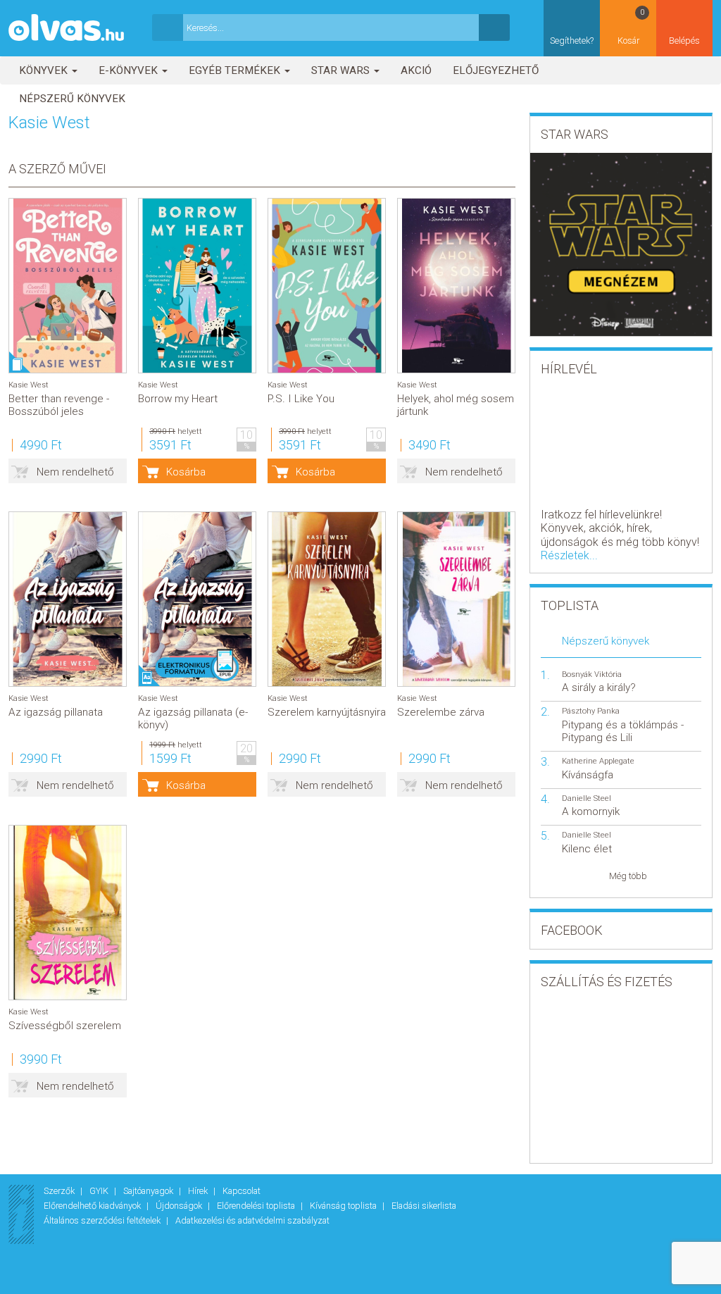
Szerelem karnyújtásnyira (327, 712)
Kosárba (186, 472)
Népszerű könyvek (72, 98)
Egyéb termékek (236, 70)
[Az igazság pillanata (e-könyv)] (197, 599)
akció (416, 70)
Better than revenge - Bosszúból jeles (58, 405)
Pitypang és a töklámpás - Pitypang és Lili (623, 731)
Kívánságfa (587, 775)
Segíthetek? (572, 40)
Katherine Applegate (598, 761)
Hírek (199, 1191)
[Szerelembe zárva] (456, 599)
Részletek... (569, 555)
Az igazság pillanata (55, 712)
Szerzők (60, 1191)
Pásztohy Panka (591, 711)
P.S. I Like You (301, 398)
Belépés (684, 40)
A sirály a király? (599, 687)
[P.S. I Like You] (326, 286)
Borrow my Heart (178, 398)
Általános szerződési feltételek (103, 1220)
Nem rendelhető (75, 472)
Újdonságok (180, 1205)
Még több (628, 876)
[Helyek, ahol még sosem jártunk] (456, 286)
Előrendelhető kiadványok (93, 1205)
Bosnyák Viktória (592, 674)
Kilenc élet (587, 848)
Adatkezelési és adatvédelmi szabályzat (252, 1220)
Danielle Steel (586, 798)
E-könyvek (130, 70)
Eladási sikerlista (423, 1205)
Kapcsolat (241, 1191)
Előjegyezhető (496, 70)
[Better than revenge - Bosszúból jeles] (67, 286)
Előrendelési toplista (257, 1205)
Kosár (631, 27)
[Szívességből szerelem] (67, 913)
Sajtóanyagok (149, 1191)
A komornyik (591, 811)
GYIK (100, 1191)
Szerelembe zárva (440, 712)
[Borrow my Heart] (197, 286)
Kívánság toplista (344, 1205)
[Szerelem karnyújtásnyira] (326, 599)
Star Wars (341, 70)
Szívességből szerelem (64, 1025)
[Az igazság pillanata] (67, 599)
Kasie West (28, 385)
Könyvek (44, 70)
